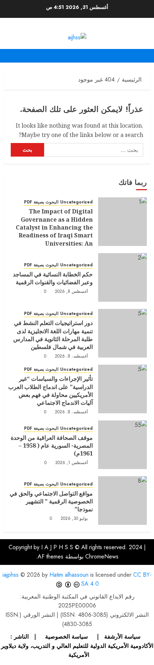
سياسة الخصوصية (65, 636)
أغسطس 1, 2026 (71, 463)
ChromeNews (102, 556)
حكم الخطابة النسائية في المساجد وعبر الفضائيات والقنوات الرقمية (53, 278)
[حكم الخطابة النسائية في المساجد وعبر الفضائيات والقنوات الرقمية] (122, 277)
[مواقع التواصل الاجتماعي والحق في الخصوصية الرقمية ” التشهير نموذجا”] (122, 500)
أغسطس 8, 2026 (71, 292)
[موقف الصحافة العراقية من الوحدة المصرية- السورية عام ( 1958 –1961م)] (122, 444)
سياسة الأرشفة (121, 636)
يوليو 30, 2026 (74, 519)
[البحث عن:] (94, 150)
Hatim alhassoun (68, 575)
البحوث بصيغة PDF (41, 202)
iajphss (11, 575)
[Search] (8, 56)
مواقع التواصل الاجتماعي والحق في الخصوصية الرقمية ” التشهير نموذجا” (51, 501)
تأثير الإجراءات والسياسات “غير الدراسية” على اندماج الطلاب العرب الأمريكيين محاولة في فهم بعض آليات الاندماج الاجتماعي (50, 391)
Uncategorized (76, 202)
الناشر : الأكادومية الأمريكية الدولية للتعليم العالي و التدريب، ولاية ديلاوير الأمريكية (77, 645)
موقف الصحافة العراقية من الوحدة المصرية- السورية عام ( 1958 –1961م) (52, 446)
